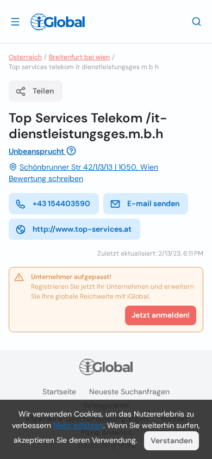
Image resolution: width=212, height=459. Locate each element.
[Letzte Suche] (197, 21)
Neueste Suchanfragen (129, 391)
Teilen (43, 91)
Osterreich (25, 57)
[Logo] (57, 22)
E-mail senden (153, 203)
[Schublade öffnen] (15, 21)
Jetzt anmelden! (161, 315)
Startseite (59, 391)
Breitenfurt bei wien (79, 57)
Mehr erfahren (78, 425)
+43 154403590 (61, 203)
